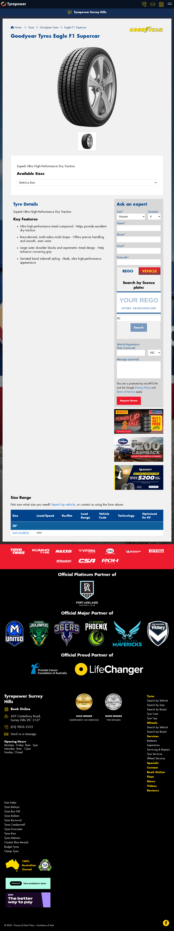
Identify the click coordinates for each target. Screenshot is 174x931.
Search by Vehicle (157, 700)
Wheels (152, 723)
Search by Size (155, 705)
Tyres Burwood (12, 820)
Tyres (150, 696)
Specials (153, 763)
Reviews (153, 790)
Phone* (121, 234)
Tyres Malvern (12, 838)
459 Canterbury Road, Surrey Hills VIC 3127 (26, 718)
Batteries (152, 741)
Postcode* (123, 257)
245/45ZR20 (20, 533)
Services (153, 736)
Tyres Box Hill (12, 811)
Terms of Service (126, 391)
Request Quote (128, 400)
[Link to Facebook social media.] (166, 923)
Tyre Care (152, 714)
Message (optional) (128, 359)
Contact (152, 767)
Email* (121, 246)
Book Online (156, 772)
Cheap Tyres (11, 851)
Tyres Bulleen (11, 816)
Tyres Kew (10, 833)
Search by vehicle (63, 505)
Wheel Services (156, 758)
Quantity (153, 211)
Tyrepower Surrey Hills (89, 12)
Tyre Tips (152, 718)
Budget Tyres (11, 847)
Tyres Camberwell (14, 824)
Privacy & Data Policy (24, 925)
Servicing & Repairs (158, 749)
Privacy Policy (142, 387)
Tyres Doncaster (13, 829)
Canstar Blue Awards (16, 842)
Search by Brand (156, 709)
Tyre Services (154, 754)
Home (17, 27)
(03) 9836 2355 (22, 727)
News (151, 781)
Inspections (153, 745)
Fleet (150, 777)
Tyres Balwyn (11, 807)
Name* (121, 223)
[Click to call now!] (144, 4)
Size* (120, 211)
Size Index (10, 802)
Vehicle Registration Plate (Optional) (128, 346)
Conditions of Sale (45, 925)
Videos (152, 786)
